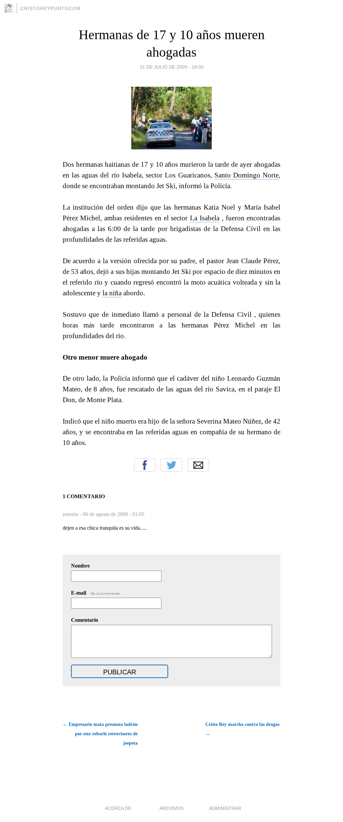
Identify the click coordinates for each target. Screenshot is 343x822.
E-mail (96, 593)
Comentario (84, 620)
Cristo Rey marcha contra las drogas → (242, 729)
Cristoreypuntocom (50, 8)
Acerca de (118, 808)
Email (198, 465)
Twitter (171, 465)
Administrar (225, 808)
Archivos (171, 808)
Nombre (80, 566)
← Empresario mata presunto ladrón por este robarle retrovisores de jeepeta (100, 734)
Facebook (144, 465)
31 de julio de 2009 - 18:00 (172, 67)
